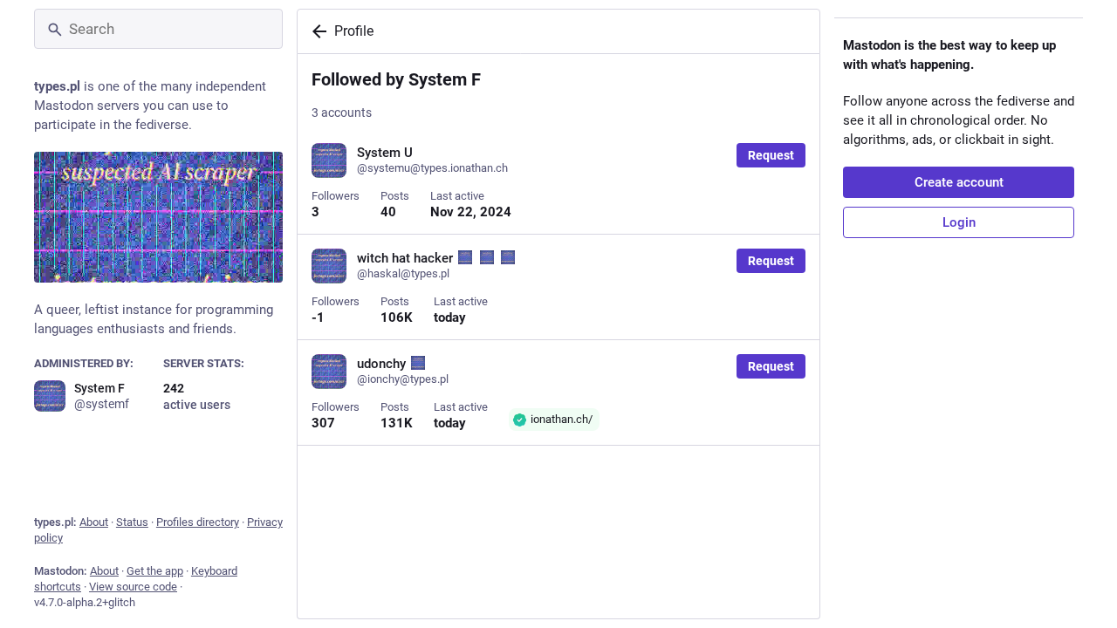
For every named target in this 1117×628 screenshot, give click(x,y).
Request (771, 155)
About (93, 522)
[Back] (316, 31)
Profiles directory (197, 522)
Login (959, 222)
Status (132, 522)
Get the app (155, 570)
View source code (133, 586)
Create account (959, 182)
